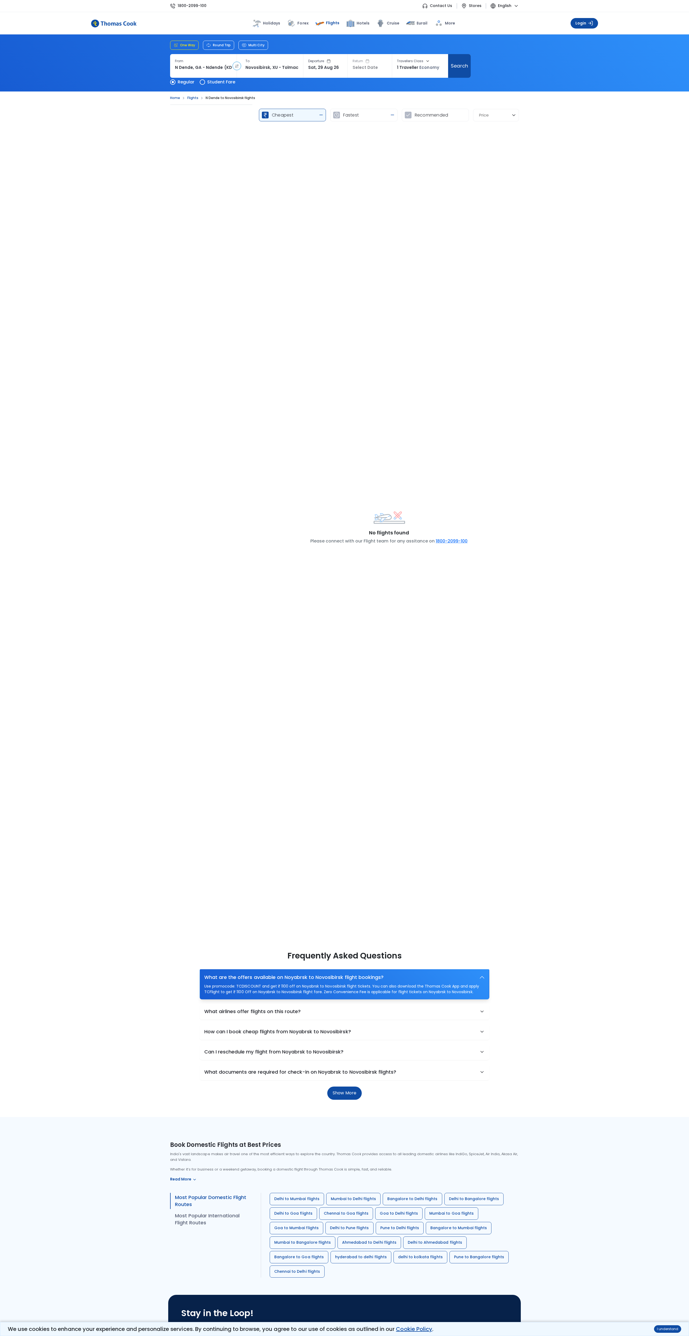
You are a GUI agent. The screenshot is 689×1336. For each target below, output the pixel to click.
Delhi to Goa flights (293, 1213)
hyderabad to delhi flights (361, 1257)
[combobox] (203, 67)
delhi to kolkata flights (420, 1257)
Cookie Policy (414, 1329)
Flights (332, 23)
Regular (186, 82)
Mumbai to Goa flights (451, 1213)
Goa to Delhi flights (399, 1213)
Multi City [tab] (256, 45)
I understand (667, 1329)
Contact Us (441, 5)
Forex (302, 23)
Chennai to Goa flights (346, 1213)
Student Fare (221, 82)
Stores (475, 5)
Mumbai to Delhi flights (353, 1198)
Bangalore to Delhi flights (412, 1198)
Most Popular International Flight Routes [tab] (207, 1219)
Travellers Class (410, 61)
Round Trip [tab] (222, 45)
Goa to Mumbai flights (296, 1228)
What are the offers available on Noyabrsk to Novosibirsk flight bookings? (294, 977)
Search (459, 65)
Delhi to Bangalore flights (474, 1198)
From (179, 61)
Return (358, 61)
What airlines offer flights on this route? (252, 1011)
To (247, 61)
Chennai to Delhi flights (297, 1271)
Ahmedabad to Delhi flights (369, 1242)
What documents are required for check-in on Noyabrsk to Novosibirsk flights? (300, 1072)
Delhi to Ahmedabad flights (435, 1242)
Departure (316, 61)
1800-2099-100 (192, 5)
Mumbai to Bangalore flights (302, 1242)
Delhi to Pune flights (349, 1228)
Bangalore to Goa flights (299, 1257)
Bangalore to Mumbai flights (458, 1228)
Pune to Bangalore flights (479, 1257)
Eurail (422, 23)
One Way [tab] (187, 45)
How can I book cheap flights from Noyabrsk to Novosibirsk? (277, 1031)
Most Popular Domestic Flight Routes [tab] (210, 1201)
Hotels (363, 23)
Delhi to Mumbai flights (296, 1198)
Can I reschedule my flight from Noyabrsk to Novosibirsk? (274, 1051)
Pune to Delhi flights (399, 1228)
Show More (344, 1093)
